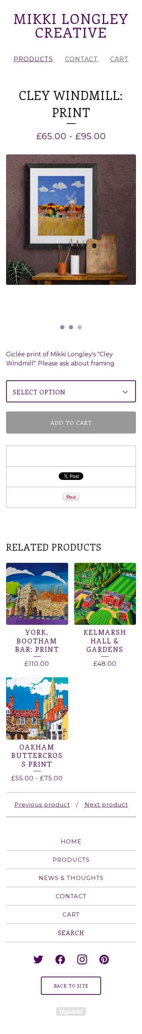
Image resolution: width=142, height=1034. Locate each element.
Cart (119, 59)
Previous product (42, 804)
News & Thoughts (71, 878)
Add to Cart (71, 422)
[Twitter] (38, 959)
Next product (106, 804)
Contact (81, 59)
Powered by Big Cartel (71, 1011)
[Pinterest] (104, 959)
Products (33, 59)
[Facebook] (60, 959)
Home (71, 841)
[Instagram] (82, 959)
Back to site (71, 986)
